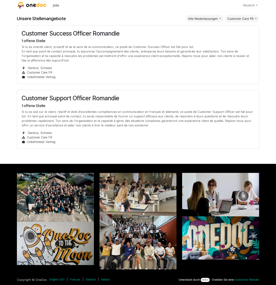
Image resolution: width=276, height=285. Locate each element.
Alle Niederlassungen (203, 19)
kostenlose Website (247, 279)
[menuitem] (56, 5)
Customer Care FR (240, 19)
